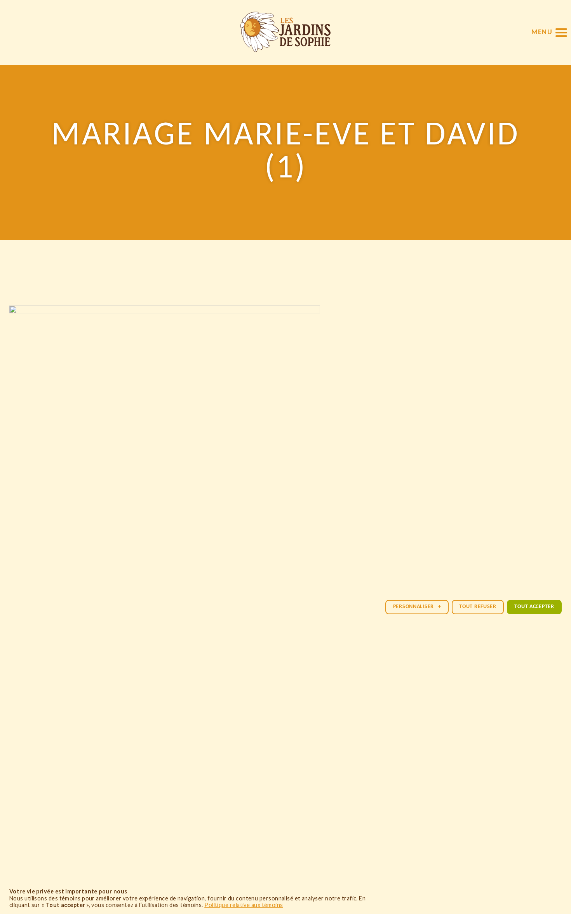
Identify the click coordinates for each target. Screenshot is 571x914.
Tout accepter (534, 607)
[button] (549, 32)
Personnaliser (417, 607)
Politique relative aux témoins (243, 905)
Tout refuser (477, 607)
